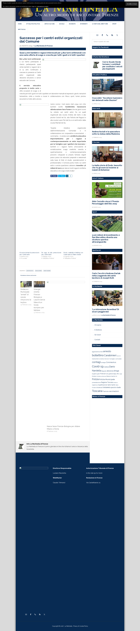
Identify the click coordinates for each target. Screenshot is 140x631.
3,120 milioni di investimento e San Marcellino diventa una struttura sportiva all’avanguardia (106, 238)
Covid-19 (97, 366)
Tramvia (105, 391)
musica (98, 376)
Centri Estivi (29, 270)
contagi (96, 362)
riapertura (95, 385)
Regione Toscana (107, 382)
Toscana (97, 391)
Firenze (102, 374)
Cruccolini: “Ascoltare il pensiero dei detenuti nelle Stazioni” (107, 99)
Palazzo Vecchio (110, 376)
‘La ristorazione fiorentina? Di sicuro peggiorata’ (105, 310)
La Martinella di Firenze (70, 10)
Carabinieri (110, 355)
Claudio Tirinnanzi (59, 483)
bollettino (98, 355)
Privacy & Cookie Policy (80, 626)
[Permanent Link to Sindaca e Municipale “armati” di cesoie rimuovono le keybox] (26, 282)
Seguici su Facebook (100, 47)
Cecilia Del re (95, 359)
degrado (104, 371)
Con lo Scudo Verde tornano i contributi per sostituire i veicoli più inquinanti (112, 65)
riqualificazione (102, 385)
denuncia (110, 371)
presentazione (96, 382)
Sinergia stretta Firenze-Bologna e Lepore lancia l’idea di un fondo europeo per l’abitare (39, 299)
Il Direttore (98, 330)
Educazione (38, 270)
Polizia (95, 379)
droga (116, 371)
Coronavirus (111, 362)
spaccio (113, 387)
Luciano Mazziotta (59, 473)
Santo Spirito (111, 385)
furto (107, 373)
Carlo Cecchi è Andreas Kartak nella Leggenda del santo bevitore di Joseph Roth (106, 275)
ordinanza (103, 376)
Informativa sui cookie (42, 6)
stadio (118, 387)
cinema (102, 359)
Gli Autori (97, 335)
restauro (116, 382)
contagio (103, 362)
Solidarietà (106, 387)
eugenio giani (96, 373)
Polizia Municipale (107, 379)
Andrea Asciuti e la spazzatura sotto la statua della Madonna (106, 132)
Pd (116, 376)
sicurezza (99, 387)
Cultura (106, 367)
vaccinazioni (114, 391)
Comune (106, 359)
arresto (107, 351)
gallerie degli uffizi (114, 373)
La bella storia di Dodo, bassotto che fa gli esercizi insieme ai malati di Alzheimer (107, 167)
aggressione (95, 351)
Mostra (94, 376)
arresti (101, 351)
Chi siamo (97, 325)
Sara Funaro (47, 270)
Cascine (119, 355)
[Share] (67, 176)
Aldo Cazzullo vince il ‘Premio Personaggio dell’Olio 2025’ (105, 202)
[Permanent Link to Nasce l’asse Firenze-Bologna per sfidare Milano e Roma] (66, 282)
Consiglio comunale (115, 359)
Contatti (97, 340)
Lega (120, 373)
